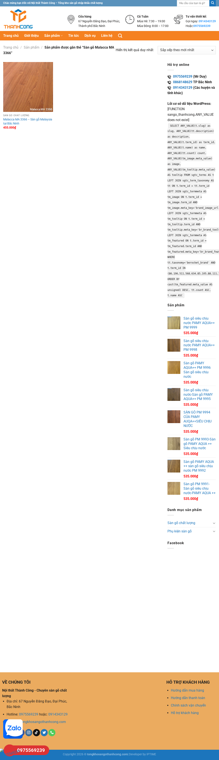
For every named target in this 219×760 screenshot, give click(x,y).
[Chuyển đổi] (214, 523)
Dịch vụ (90, 36)
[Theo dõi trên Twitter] (44, 732)
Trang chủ (11, 36)
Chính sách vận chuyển (188, 705)
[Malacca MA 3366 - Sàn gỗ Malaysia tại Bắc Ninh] (28, 87)
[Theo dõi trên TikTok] (36, 732)
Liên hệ (106, 36)
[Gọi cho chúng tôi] (51, 732)
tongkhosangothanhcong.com (43, 722)
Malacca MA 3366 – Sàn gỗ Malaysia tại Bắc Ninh (27, 121)
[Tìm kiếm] (120, 35)
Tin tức (73, 36)
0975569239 (201, 26)
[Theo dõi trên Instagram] (28, 732)
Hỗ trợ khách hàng (185, 713)
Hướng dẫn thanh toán (188, 698)
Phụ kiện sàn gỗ (179, 531)
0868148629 (182, 82)
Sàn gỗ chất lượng (181, 523)
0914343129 (207, 21)
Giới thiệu (31, 36)
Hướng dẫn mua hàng (187, 690)
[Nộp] (212, 3)
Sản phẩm (52, 36)
